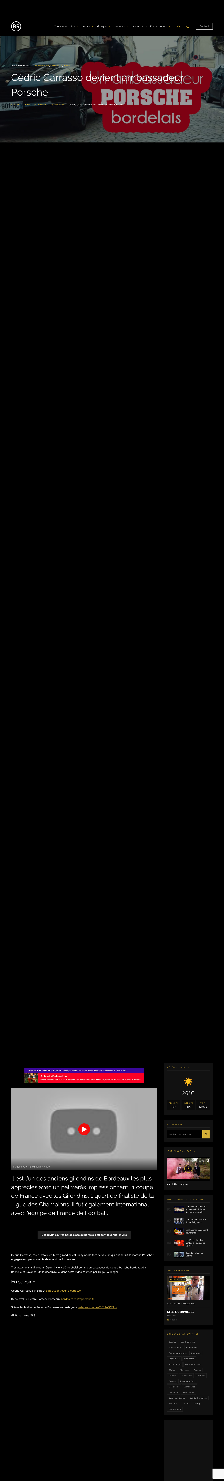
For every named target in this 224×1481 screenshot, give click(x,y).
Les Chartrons (188, 1342)
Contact (204, 26)
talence (172, 1375)
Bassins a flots (188, 1381)
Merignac (184, 1370)
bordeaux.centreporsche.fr (77, 1299)
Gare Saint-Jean (193, 1364)
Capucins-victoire (178, 1353)
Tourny (197, 1404)
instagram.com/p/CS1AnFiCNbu (97, 1307)
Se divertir (138, 26)
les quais (173, 1392)
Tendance (119, 26)
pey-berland (175, 1409)
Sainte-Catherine (198, 1398)
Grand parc (174, 1359)
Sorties (86, 26)
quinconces (189, 1387)
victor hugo (175, 1364)
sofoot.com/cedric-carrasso (63, 1290)
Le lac (186, 1404)
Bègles (172, 1370)
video (66, 65)
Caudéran (196, 1353)
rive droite (188, 1392)
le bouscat (186, 1375)
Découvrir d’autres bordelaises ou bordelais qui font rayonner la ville (84, 1234)
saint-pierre (192, 1347)
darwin (172, 1381)
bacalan (172, 1342)
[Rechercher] (178, 26)
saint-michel (175, 1347)
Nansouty (173, 1404)
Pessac (197, 1370)
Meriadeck (174, 1387)
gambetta (189, 1359)
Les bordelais (41, 65)
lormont (200, 1375)
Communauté (158, 26)
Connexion (60, 26)
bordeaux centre (177, 1398)
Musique (101, 26)
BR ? (72, 26)
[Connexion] (187, 26)
